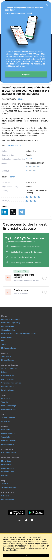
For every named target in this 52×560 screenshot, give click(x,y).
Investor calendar (7, 390)
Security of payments (9, 487)
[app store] (16, 512)
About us (4, 484)
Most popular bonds (8, 348)
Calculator (5, 496)
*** (27, 159)
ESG (2, 341)
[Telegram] (22, 212)
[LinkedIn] (4, 212)
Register (26, 74)
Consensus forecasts (8, 441)
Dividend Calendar (8, 360)
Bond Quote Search (8, 326)
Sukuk (3, 344)
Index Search (6, 430)
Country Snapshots (8, 433)
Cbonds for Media (7, 472)
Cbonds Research (7, 468)
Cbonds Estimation (8, 330)
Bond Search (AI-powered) (10, 323)
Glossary (4, 475)
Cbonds (21, 99)
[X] (13, 212)
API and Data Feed (8, 418)
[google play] (36, 512)
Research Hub (6, 465)
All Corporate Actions (9, 368)
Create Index (5, 437)
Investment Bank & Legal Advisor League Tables (18, 334)
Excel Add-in (5, 399)
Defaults (4, 372)
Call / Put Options (7, 379)
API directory (6, 421)
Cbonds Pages (6, 337)
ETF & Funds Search (8, 453)
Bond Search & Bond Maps (10, 319)
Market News (6, 461)
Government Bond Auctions (11, 383)
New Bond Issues (7, 376)
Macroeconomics (7, 444)
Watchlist (4, 402)
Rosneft (12, 177)
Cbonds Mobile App (8, 409)
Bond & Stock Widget (8, 406)
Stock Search (6, 356)
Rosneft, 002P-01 (15, 145)
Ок (26, 556)
